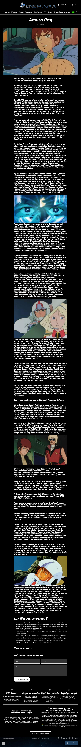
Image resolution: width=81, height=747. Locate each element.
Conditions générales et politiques (40, 738)
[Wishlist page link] (76, 5)
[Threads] (72, 738)
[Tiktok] (67, 738)
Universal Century (35, 80)
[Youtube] (64, 738)
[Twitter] (70, 738)
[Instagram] (61, 738)
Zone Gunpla (10, 738)
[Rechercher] (76, 12)
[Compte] (69, 5)
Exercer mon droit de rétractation (40, 733)
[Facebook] (59, 738)
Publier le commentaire (22, 679)
